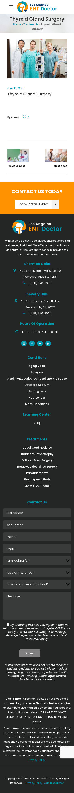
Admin (15, 117)
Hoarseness (37, 398)
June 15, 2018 (15, 88)
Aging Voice (37, 366)
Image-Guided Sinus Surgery (37, 467)
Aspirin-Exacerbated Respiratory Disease (37, 379)
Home (17, 24)
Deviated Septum (37, 385)
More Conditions (37, 404)
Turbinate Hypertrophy (37, 454)
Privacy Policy (36, 760)
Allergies (37, 372)
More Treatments (37, 486)
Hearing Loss (37, 391)
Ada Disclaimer (54, 783)
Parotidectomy (37, 473)
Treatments (30, 24)
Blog (37, 423)
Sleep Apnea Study (37, 479)
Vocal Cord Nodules (37, 448)
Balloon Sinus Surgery (37, 460)
